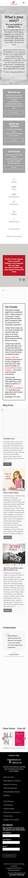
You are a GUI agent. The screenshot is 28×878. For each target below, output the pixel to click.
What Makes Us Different (12, 781)
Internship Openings (10, 788)
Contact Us (14, 140)
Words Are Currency (10, 784)
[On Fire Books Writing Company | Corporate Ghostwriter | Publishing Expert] (14, 3)
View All (21, 728)
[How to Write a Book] (14, 479)
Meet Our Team (8, 777)
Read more (7, 537)
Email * (5, 846)
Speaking (6, 795)
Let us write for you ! (14, 112)
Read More (14, 167)
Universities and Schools (12, 812)
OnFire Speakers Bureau (11, 792)
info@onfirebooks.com (14, 760)
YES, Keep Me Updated (9, 855)
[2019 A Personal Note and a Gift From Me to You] (14, 555)
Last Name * (7, 840)
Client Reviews (8, 801)
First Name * (7, 833)
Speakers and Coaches (11, 820)
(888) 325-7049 (16, 763)
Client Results (8, 805)
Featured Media (8, 809)
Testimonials (8, 816)
